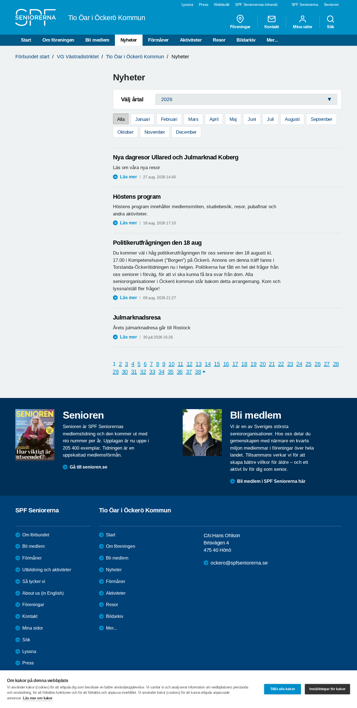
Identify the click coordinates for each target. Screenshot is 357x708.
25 (308, 364)
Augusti (292, 119)
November (154, 132)
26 (317, 364)
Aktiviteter (191, 40)
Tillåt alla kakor (282, 689)
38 (198, 372)
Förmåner (158, 40)
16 (226, 364)
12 (189, 364)
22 (281, 364)
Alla (120, 119)
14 (208, 364)
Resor (219, 40)
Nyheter (128, 40)
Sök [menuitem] (330, 26)
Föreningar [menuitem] (240, 26)
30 (125, 372)
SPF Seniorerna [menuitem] (304, 4)
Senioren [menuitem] (331, 4)
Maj (233, 119)
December (186, 132)
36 (180, 372)
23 (290, 364)
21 (272, 364)
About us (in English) (43, 593)
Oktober (125, 132)
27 (327, 364)
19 (253, 364)
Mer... (272, 40)
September (321, 119)
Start (26, 40)
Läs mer (128, 176)
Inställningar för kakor (327, 689)
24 (299, 364)
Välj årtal (132, 99)
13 (198, 364)
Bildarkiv (246, 40)
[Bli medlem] (202, 432)
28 (336, 364)
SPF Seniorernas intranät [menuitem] (256, 4)
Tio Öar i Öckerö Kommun (135, 56)
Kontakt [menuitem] (271, 26)
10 (171, 364)
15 (217, 364)
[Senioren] (34, 434)
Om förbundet (35, 534)
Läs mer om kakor (37, 698)
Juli (270, 119)
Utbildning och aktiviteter (46, 569)
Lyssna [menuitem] (187, 4)
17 (235, 364)
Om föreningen (58, 40)
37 (189, 372)
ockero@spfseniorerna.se (239, 563)
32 (143, 372)
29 (116, 372)
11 (180, 364)
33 (152, 372)
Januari (142, 119)
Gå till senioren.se (88, 467)
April (213, 119)
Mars (193, 119)
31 (134, 372)
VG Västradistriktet (78, 56)
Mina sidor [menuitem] (302, 26)
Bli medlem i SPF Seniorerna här (271, 481)
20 (263, 364)
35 (170, 372)
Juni (252, 119)
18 (244, 364)
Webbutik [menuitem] (222, 4)
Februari (169, 119)
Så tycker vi (33, 581)
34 (161, 372)
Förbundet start (32, 56)
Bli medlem (97, 40)
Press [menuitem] (203, 4)
